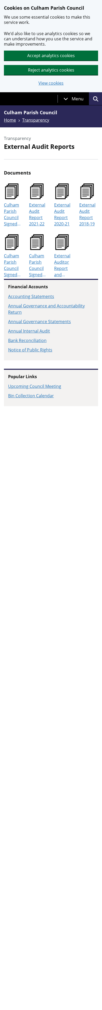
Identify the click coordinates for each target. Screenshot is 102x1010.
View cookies (51, 83)
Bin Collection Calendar (31, 396)
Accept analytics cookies (51, 55)
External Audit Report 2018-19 (87, 214)
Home (10, 120)
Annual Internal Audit (29, 331)
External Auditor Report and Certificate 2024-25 (63, 265)
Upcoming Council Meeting (34, 386)
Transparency (35, 120)
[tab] (73, 98)
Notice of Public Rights (30, 350)
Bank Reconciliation (27, 340)
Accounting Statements (31, 296)
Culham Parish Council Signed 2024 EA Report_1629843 (13, 265)
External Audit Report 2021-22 (37, 214)
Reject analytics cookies (51, 70)
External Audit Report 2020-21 (62, 214)
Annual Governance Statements (39, 321)
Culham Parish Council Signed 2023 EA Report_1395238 (13, 214)
